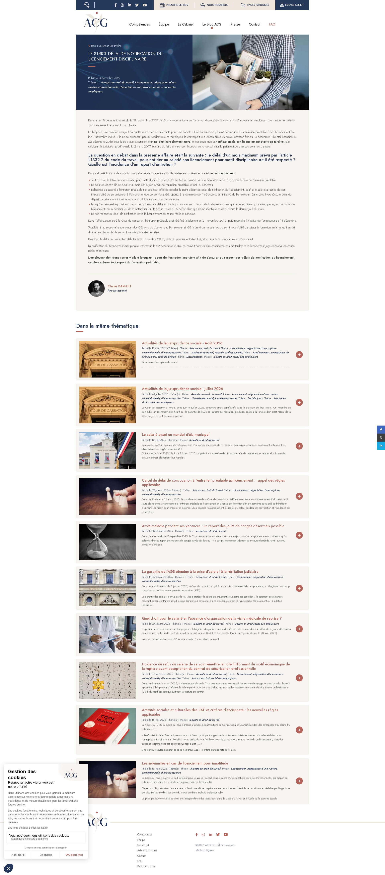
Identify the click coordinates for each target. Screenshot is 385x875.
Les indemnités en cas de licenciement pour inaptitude (185, 763)
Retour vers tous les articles (106, 46)
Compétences (139, 24)
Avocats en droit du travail (117, 82)
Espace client (294, 5)
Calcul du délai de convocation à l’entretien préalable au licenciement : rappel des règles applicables (213, 483)
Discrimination (194, 357)
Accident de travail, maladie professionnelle (216, 352)
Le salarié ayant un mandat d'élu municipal (175, 434)
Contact (254, 24)
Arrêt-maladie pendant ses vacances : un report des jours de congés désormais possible (213, 526)
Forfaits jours (255, 398)
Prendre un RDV (177, 5)
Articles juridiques (147, 850)
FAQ (272, 24)
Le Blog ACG (212, 24)
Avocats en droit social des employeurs (235, 357)
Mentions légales (205, 850)
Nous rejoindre (217, 5)
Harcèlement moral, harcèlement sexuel (214, 398)
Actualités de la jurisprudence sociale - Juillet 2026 (182, 388)
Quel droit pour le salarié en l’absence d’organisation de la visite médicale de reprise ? (212, 618)
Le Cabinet (186, 24)
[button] (381, 430)
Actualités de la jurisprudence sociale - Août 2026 (182, 343)
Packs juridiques (258, 5)
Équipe (164, 24)
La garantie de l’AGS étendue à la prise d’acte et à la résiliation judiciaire (200, 571)
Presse (235, 24)
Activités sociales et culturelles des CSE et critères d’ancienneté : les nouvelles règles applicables (210, 712)
